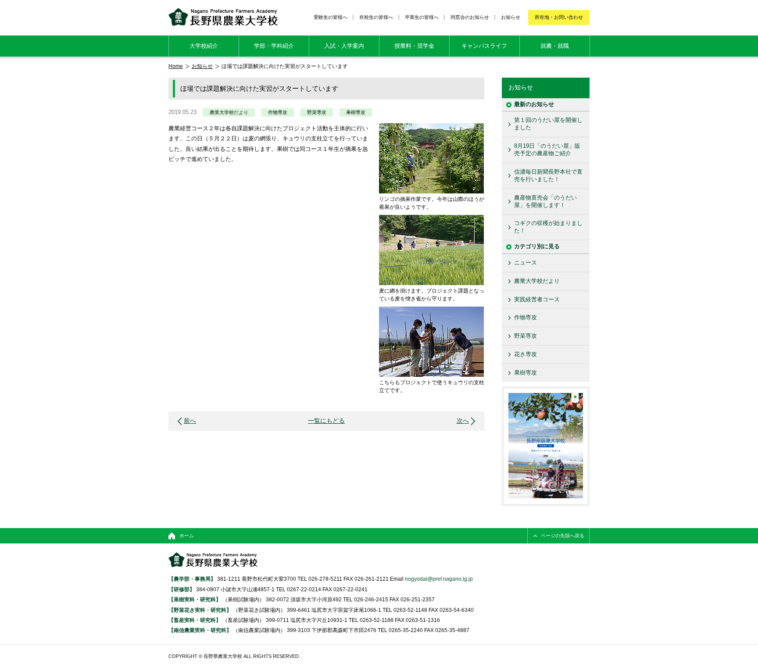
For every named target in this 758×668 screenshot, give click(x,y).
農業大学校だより (229, 112)
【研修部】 (181, 589)
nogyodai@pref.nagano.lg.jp (439, 579)
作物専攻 (277, 112)
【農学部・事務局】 (192, 579)
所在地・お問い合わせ (559, 17)
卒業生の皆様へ (422, 17)
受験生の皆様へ (330, 17)
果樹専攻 (355, 112)
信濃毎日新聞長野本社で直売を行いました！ (548, 175)
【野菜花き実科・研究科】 (200, 610)
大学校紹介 (204, 46)
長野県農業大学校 (223, 17)
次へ (463, 421)
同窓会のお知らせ (470, 17)
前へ (190, 421)
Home (175, 66)
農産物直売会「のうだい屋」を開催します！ (545, 201)
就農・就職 (554, 46)
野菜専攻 (316, 112)
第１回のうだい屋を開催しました (548, 124)
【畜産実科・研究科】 (194, 620)
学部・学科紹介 (274, 46)
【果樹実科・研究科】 (194, 599)
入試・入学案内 (344, 46)
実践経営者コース (537, 299)
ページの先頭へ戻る (562, 535)
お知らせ (510, 17)
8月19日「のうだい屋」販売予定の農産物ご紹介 (547, 150)
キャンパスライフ (484, 46)
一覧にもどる (326, 421)
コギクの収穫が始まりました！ (548, 227)
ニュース (525, 262)
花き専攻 (525, 354)
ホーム (186, 535)
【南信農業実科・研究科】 (200, 630)
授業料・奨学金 (414, 46)
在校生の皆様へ (376, 17)
